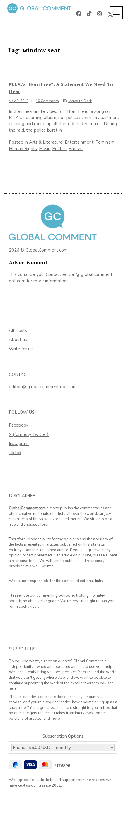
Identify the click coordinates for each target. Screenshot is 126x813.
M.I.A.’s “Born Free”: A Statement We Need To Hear (61, 87)
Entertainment (79, 142)
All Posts (18, 330)
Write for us (21, 349)
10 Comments (47, 101)
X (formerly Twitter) (29, 434)
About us (18, 339)
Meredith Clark (80, 101)
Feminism (105, 142)
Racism (76, 149)
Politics (59, 149)
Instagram (19, 444)
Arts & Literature (46, 142)
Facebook (18, 425)
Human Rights (23, 149)
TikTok (15, 453)
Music (44, 149)
